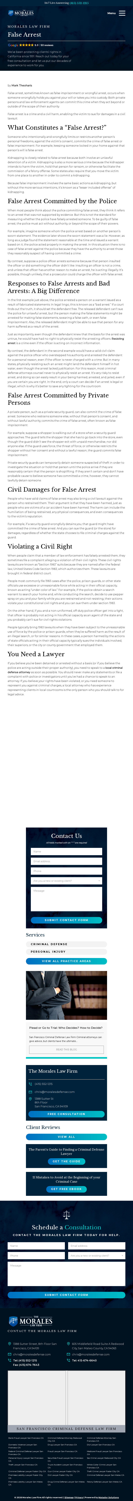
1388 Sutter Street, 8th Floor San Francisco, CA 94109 (35, 1346)
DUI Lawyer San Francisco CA (101, 1445)
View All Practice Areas (66, 961)
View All (66, 1136)
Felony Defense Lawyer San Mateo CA (104, 1482)
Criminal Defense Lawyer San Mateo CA (105, 1475)
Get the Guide (66, 1161)
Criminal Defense (49, 944)
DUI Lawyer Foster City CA (60, 1475)
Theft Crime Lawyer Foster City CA (103, 1471)
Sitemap (69, 1497)
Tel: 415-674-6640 (84, 1360)
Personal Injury (48, 951)
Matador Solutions (108, 1497)
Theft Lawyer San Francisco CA (22, 1465)
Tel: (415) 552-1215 (25, 1360)
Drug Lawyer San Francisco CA (62, 1445)
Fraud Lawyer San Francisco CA (62, 1451)
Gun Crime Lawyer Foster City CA (64, 1471)
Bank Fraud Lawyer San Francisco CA (26, 1438)
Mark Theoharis (22, 85)
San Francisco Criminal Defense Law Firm (66, 1429)
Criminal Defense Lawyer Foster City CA (27, 1471)
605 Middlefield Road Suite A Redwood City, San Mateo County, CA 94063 (98, 1346)
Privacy (79, 1497)
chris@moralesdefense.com (55, 1091)
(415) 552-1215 (79, 3)
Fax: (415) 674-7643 (26, 1364)
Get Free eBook (66, 1189)
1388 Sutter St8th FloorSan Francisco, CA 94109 (51, 1102)
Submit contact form (66, 920)
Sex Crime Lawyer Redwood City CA (104, 1458)
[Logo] (30, 1321)
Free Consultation (66, 1114)
